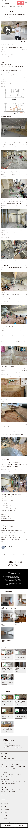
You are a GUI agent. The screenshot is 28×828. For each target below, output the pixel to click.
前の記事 (5, 554)
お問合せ (21, 825)
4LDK (19, 797)
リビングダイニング (5, 781)
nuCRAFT (3, 528)
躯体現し (14, 791)
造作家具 (13, 783)
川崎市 (24, 766)
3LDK (15, 797)
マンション (3, 758)
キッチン (12, 781)
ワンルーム (3, 797)
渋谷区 (9, 764)
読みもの (10, 6)
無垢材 (2, 789)
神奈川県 (13, 766)
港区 (2, 766)
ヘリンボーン (4, 791)
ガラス (9, 791)
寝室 (16, 781)
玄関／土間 (8, 783)
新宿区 (13, 764)
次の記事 (22, 554)
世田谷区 (18, 764)
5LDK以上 (3, 799)
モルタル (11, 789)
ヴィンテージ (4, 774)
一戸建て (9, 758)
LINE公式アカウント (9, 537)
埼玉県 (9, 768)
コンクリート (17, 789)
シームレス (17, 774)
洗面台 (2, 783)
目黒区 (22, 764)
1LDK (8, 797)
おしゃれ (11, 776)
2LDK (12, 797)
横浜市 (19, 766)
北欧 (9, 774)
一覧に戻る (14, 554)
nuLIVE (14, 6)
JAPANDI (3, 776)
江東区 (6, 766)
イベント (5, 815)
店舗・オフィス (15, 758)
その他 (13, 768)
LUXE (7, 776)
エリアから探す (4, 762)
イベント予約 (7, 825)
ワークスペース (22, 781)
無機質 (12, 774)
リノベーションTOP (4, 6)
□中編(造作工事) (5, 516)
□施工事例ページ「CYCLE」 (8, 520)
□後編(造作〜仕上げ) (6, 518)
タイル (7, 789)
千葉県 (5, 768)
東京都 (2, 764)
